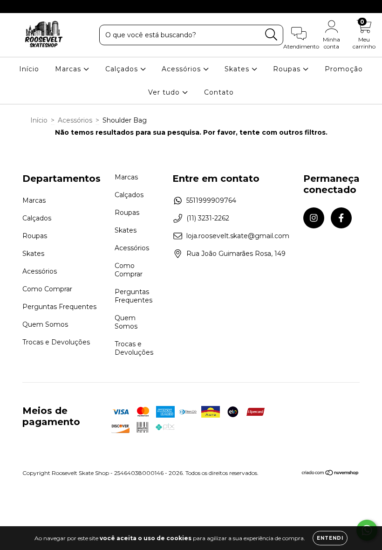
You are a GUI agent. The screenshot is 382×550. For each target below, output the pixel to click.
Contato (219, 92)
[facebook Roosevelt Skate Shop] (27, 6)
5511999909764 (211, 200)
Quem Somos (45, 324)
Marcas (69, 69)
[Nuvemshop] (330, 473)
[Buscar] (271, 35)
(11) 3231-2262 (207, 218)
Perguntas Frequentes (59, 306)
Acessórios (182, 69)
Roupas (288, 69)
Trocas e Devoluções (56, 342)
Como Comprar (47, 289)
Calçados (122, 69)
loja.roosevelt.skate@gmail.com (237, 236)
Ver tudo (165, 92)
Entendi (330, 538)
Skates (238, 69)
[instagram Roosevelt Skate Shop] (14, 6)
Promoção (344, 69)
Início (29, 69)
